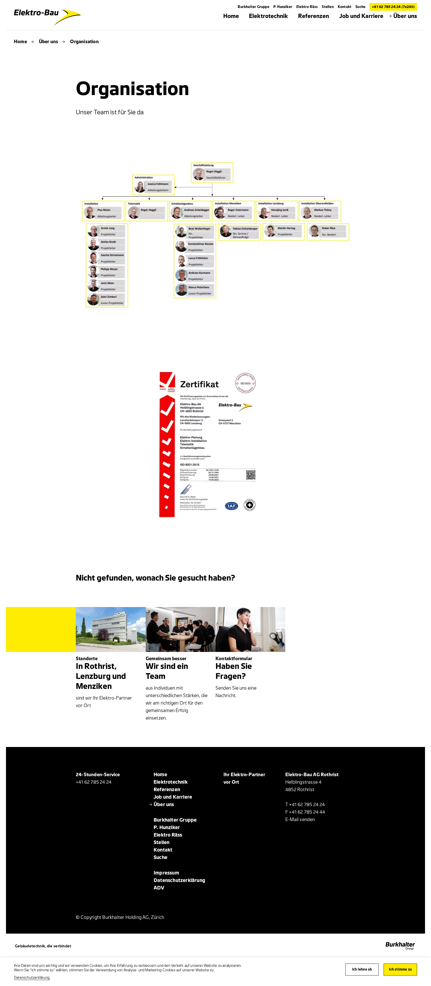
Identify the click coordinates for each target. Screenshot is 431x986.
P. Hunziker (282, 7)
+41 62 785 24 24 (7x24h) (393, 7)
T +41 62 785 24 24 (305, 804)
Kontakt (344, 7)
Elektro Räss (307, 7)
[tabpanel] (215, 233)
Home (20, 41)
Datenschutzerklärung (32, 978)
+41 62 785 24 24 (93, 782)
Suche (360, 7)
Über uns (48, 41)
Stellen (327, 7)
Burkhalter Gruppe (253, 7)
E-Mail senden (300, 819)
